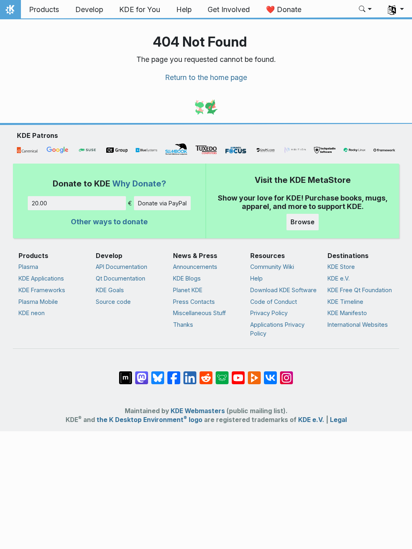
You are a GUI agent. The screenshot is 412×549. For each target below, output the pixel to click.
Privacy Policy (269, 312)
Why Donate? (139, 183)
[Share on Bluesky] (157, 373)
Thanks (183, 324)
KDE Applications (41, 278)
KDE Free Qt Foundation (360, 290)
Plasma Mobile (38, 301)
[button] (365, 9)
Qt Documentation (120, 278)
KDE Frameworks (42, 290)
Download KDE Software (283, 290)
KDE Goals (110, 290)
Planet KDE (187, 290)
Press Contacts (194, 301)
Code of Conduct (273, 301)
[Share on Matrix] (125, 373)
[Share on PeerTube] (254, 373)
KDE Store (341, 266)
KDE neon (32, 312)
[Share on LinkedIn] (189, 373)
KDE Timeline (345, 301)
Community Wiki (272, 266)
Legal (338, 420)
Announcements (195, 266)
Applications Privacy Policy (277, 329)
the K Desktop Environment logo (149, 420)
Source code (113, 301)
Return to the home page (206, 77)
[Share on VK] (270, 373)
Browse (302, 222)
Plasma (28, 266)
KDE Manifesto (347, 312)
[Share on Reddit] (206, 373)
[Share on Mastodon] (141, 373)
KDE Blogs (187, 278)
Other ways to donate (109, 221)
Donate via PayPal (162, 203)
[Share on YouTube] (238, 373)
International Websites (358, 324)
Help (256, 278)
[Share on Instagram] (286, 373)
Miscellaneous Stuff (199, 312)
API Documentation (121, 266)
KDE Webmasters (198, 411)
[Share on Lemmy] (222, 373)
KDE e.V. (339, 278)
